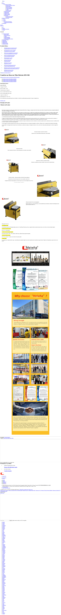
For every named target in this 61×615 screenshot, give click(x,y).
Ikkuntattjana (4, 23)
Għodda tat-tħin (6, 12)
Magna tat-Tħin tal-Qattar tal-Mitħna (46, 490)
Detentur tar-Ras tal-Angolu (8, 71)
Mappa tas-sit (30, 489)
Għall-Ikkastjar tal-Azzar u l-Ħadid (9, 51)
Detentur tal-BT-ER (7, 61)
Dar (2, 2)
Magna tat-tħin (8, 6)
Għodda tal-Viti (4, 42)
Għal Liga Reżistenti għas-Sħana (9, 56)
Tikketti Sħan (22, 489)
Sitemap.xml (4, 476)
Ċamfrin (7, 9)
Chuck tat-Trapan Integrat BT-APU (9, 66)
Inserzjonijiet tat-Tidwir (9, 16)
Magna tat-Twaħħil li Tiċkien (10, 5)
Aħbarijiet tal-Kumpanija (8, 21)
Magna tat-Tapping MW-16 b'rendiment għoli (15, 490)
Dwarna (3, 478)
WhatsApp (2, 25)
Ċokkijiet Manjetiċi (9, 8)
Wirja (5, 19)
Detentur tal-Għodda (7, 11)
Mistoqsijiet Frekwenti (5, 18)
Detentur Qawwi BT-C (7, 63)
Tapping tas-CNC (38, 490)
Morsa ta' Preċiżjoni (7, 35)
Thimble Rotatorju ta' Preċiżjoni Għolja (10, 48)
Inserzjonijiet (6, 15)
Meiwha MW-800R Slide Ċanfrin (8, 438)
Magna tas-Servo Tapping (4, 490)
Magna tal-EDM (8, 10)
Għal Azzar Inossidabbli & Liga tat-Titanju (10, 53)
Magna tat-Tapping (7, 37)
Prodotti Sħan (26, 489)
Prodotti (3, 3)
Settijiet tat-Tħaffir (7, 14)
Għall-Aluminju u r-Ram (8, 58)
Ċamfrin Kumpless (7, 437)
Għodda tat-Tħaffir (5, 43)
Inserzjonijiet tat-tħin (9, 17)
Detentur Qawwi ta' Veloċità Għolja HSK (29, 490)
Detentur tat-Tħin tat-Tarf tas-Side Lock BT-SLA (11, 68)
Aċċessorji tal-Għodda (7, 4)
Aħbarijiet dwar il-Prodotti (8, 22)
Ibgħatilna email (2, 100)
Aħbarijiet (3, 20)
